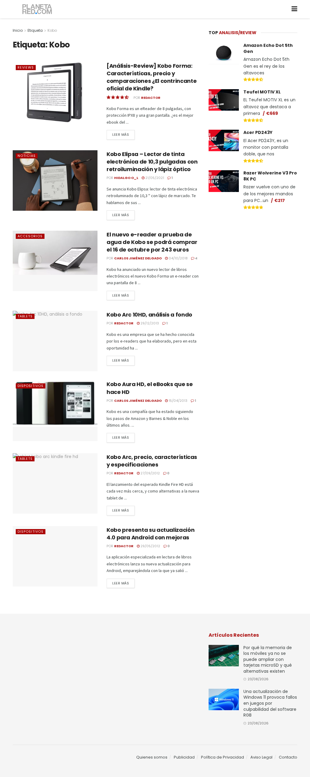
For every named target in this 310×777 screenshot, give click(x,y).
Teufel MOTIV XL (262, 92)
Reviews (26, 67)
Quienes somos (151, 757)
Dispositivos (31, 385)
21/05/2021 (154, 177)
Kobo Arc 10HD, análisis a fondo (149, 314)
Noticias (27, 155)
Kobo (52, 30)
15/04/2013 (177, 400)
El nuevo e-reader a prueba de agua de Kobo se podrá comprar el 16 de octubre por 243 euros (152, 242)
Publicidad (184, 757)
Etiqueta (35, 30)
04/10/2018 (178, 258)
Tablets (25, 316)
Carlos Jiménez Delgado (138, 258)
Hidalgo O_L (126, 177)
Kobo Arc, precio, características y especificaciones (152, 460)
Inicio (18, 30)
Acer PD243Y (257, 132)
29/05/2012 (150, 546)
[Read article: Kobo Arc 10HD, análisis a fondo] (55, 341)
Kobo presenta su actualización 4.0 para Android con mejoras (150, 533)
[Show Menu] (294, 9)
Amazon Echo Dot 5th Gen (268, 48)
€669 (272, 113)
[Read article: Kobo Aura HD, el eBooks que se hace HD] (55, 410)
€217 (279, 200)
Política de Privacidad (222, 757)
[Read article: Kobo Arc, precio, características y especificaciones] (55, 483)
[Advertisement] (254, 260)
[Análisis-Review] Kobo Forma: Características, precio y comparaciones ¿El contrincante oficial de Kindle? (151, 77)
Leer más (123, 134)
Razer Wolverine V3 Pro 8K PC (270, 176)
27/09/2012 (150, 473)
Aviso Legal (261, 757)
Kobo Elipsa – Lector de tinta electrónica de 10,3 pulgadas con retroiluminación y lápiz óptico (152, 161)
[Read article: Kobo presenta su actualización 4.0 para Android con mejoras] (55, 556)
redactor (150, 97)
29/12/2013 (149, 323)
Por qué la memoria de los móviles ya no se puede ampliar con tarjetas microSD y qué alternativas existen (267, 659)
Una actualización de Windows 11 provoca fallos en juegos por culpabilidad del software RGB (270, 703)
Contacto (288, 757)
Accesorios (30, 236)
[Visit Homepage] (37, 9)
